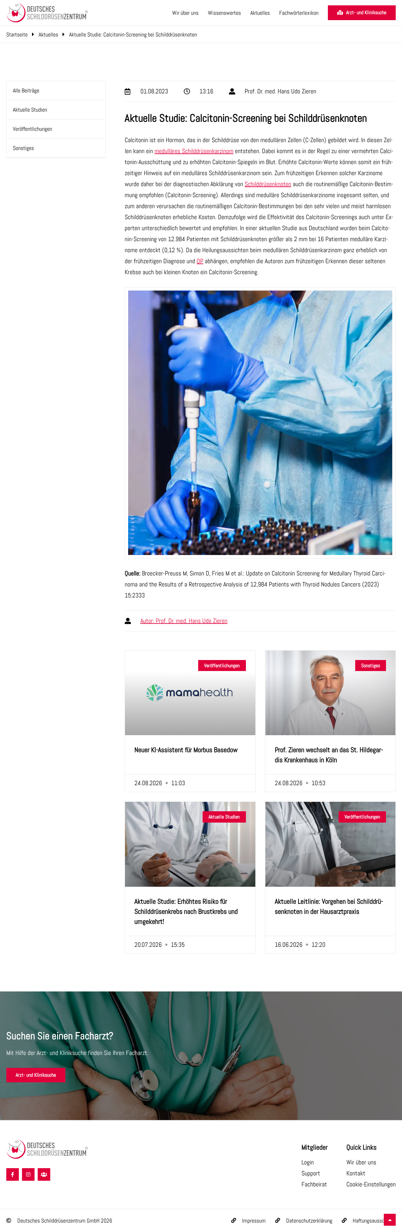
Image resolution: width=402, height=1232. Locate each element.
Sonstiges (23, 148)
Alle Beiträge (26, 90)
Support (311, 1173)
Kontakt (355, 1173)
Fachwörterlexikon (298, 12)
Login (308, 1162)
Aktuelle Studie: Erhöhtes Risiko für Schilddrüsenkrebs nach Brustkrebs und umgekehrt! (186, 911)
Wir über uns (185, 12)
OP (200, 261)
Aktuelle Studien (30, 109)
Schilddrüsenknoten (268, 184)
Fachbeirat (314, 1184)
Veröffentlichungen (32, 128)
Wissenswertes (224, 12)
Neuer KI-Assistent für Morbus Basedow (185, 749)
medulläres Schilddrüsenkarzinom (194, 151)
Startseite (17, 34)
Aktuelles (260, 12)
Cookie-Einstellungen (371, 1184)
